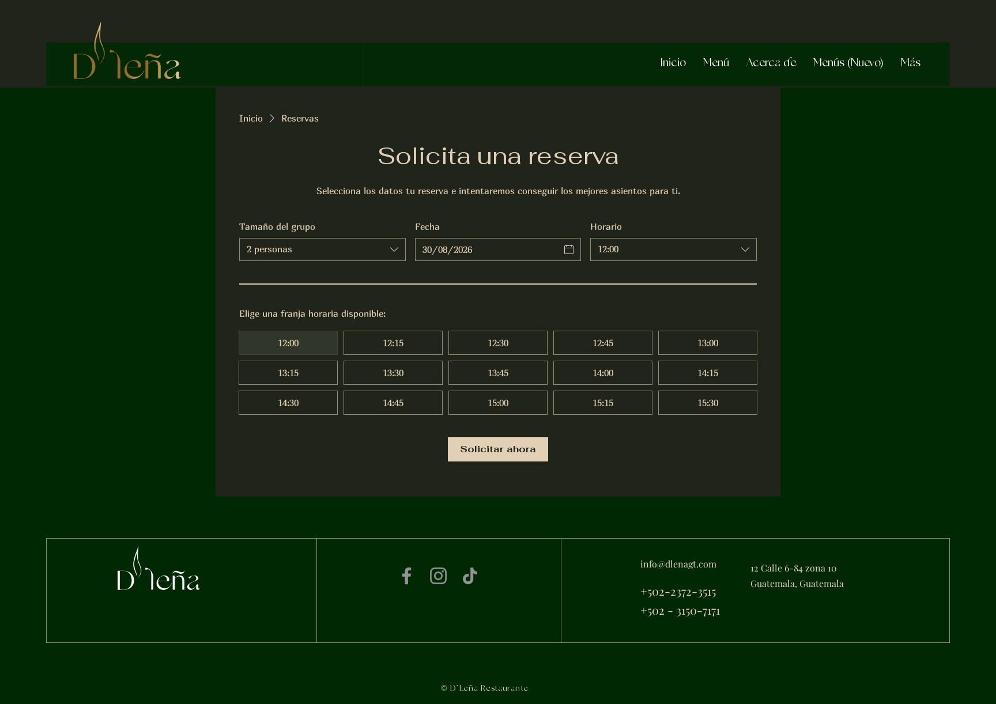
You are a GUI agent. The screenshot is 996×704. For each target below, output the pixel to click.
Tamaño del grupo (277, 226)
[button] (716, 63)
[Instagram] (438, 576)
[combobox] (322, 249)
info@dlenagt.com (678, 564)
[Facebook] (406, 576)
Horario (606, 226)
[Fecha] (569, 249)
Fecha (427, 226)
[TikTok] (470, 576)
